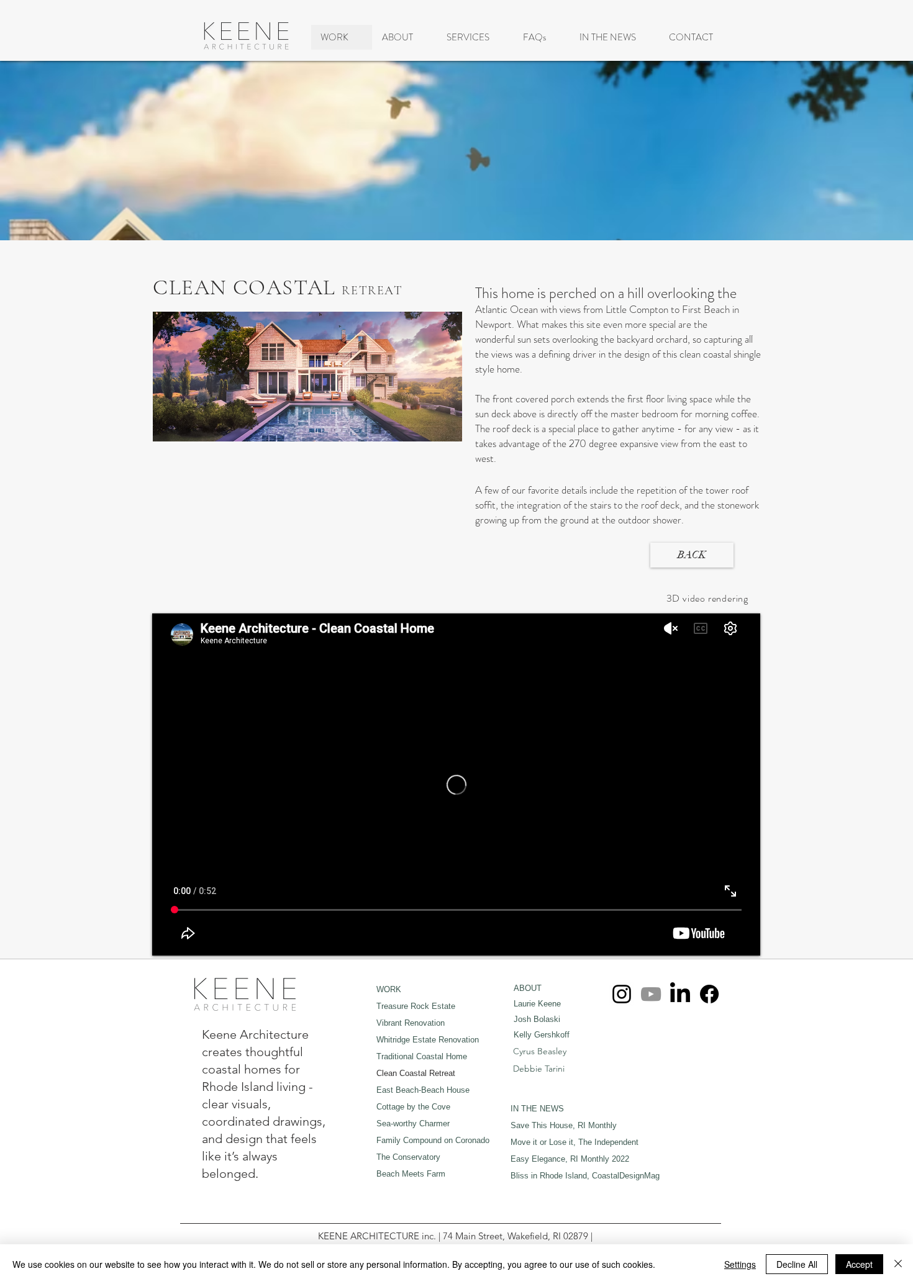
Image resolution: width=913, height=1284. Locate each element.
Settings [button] (740, 1264)
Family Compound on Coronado (432, 1140)
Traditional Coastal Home (421, 1056)
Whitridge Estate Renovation (427, 1039)
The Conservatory (408, 1157)
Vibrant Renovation (410, 1023)
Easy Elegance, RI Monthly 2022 (570, 1159)
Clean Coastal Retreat (415, 1073)
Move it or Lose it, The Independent (574, 1142)
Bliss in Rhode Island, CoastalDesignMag (585, 1175)
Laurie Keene (537, 1003)
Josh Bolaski (537, 1019)
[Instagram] (621, 994)
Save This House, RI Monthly (564, 1125)
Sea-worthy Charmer (413, 1123)
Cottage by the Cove (413, 1106)
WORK (388, 989)
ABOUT (528, 988)
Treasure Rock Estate (415, 1006)
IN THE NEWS (537, 1108)
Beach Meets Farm (410, 1173)
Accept (859, 1264)
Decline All (796, 1264)
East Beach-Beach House (423, 1090)
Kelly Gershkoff (542, 1034)
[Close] (898, 1264)
